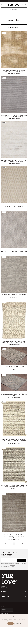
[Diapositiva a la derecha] (25, 9)
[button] (1, 4)
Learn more (12, 620)
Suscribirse (21, 560)
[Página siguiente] (22, 543)
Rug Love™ (3, 587)
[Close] (26, 615)
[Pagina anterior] (5, 543)
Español (4, 609)
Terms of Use (12, 564)
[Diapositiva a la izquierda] (3, 9)
